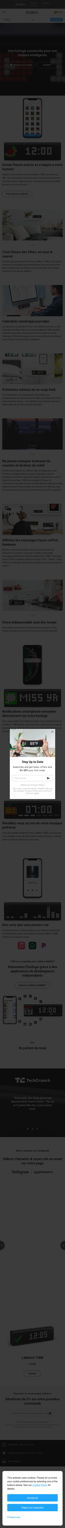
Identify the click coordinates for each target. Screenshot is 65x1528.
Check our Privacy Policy (33, 785)
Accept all (32, 1498)
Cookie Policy (39, 1485)
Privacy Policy (31, 791)
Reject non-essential (32, 1507)
